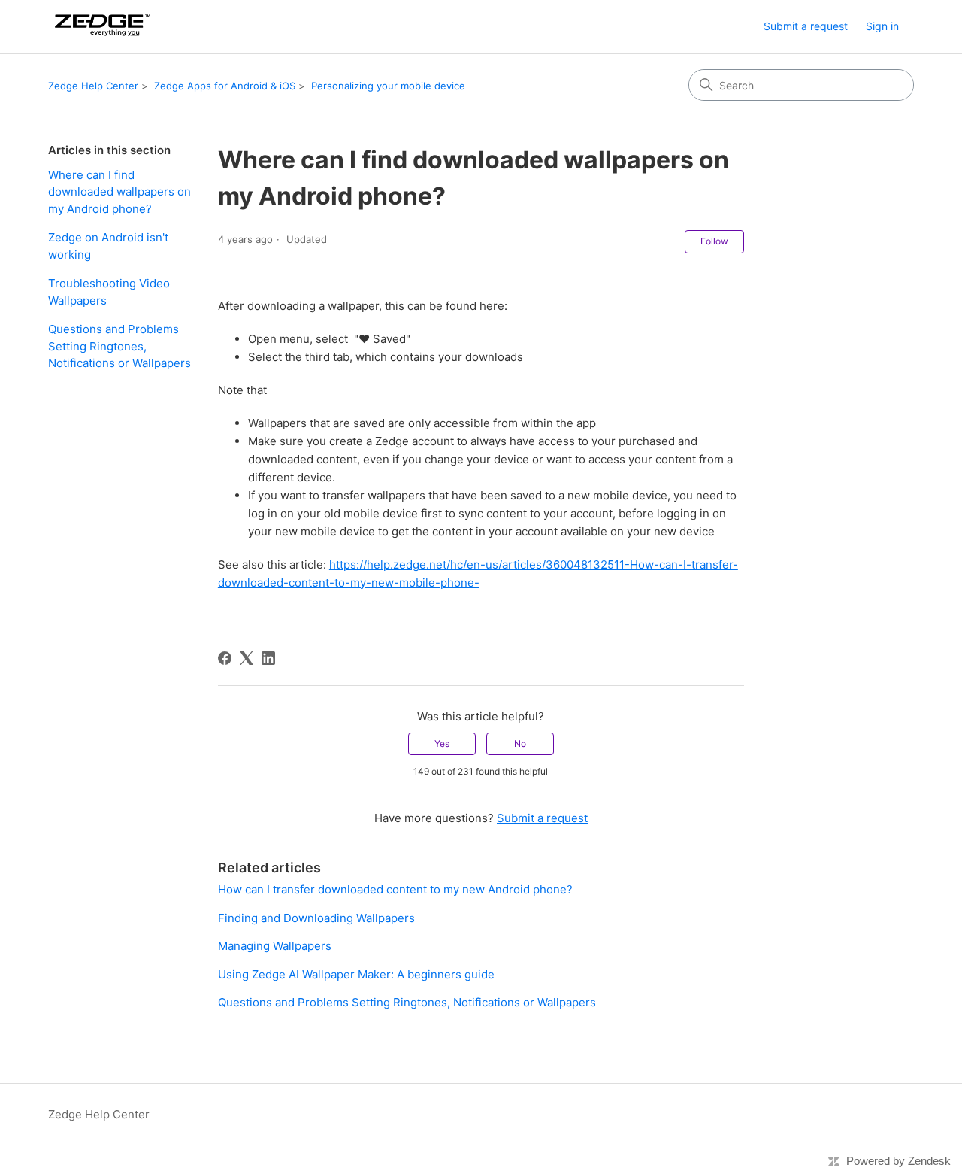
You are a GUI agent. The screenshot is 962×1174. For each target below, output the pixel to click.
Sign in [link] (882, 26)
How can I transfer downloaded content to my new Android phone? (395, 889)
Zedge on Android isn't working (108, 246)
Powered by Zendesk (898, 1160)
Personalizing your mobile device (388, 86)
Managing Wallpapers (274, 946)
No (520, 743)
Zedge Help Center (93, 86)
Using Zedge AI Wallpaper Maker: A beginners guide (356, 974)
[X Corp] (246, 658)
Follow (714, 241)
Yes (441, 743)
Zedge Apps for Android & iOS (224, 86)
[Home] (99, 27)
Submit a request (806, 26)
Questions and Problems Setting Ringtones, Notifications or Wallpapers (119, 346)
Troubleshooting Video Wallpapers (109, 292)
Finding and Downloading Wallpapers (316, 918)
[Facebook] (224, 658)
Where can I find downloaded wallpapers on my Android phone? (119, 192)
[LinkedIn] (268, 658)
